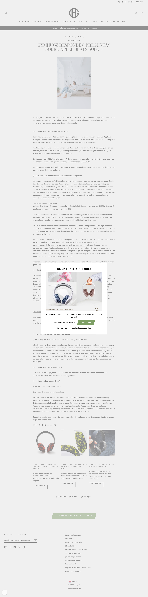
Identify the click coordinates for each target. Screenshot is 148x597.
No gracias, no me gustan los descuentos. (74, 328)
